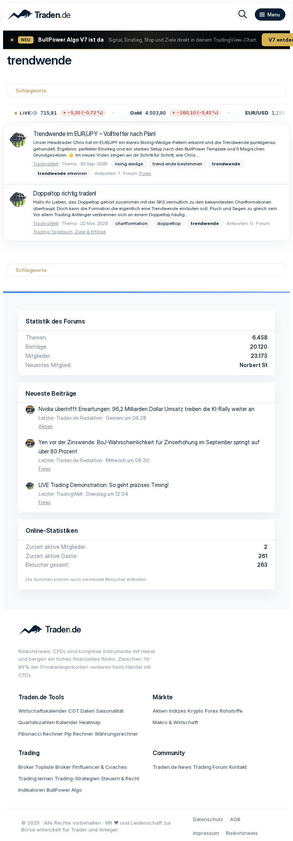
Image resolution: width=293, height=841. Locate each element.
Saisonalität (110, 711)
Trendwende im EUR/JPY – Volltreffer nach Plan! (94, 133)
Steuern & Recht (120, 778)
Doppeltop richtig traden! (64, 193)
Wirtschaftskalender (42, 711)
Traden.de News (172, 767)
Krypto (195, 711)
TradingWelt (45, 164)
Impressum (206, 833)
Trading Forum (210, 767)
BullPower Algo (64, 790)
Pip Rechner (78, 734)
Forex (145, 173)
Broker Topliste (36, 767)
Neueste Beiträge (51, 393)
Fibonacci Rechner (40, 734)
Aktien (46, 426)
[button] (174, 113)
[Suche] (243, 14)
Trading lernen (35, 778)
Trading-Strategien (77, 778)
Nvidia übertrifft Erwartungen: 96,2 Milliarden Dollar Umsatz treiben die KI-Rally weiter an (146, 409)
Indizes (177, 711)
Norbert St (253, 365)
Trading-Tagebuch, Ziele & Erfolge (69, 232)
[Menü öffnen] (270, 14)
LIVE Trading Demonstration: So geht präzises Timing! (104, 485)
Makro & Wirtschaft (175, 722)
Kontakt (238, 767)
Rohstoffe (231, 711)
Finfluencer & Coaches (99, 767)
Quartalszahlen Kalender (48, 722)
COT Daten (81, 711)
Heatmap (90, 722)
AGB (235, 819)
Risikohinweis (242, 833)
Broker (63, 767)
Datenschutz (208, 819)
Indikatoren (31, 790)
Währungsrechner (116, 734)
